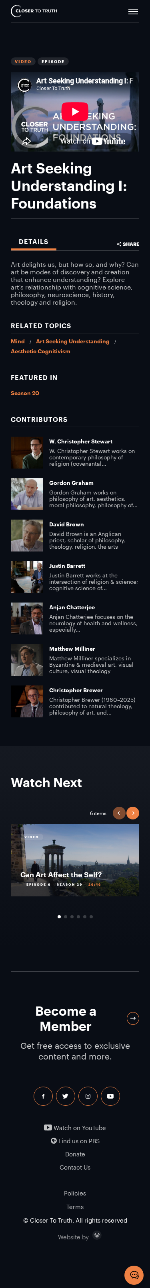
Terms (75, 1206)
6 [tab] (91, 916)
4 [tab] (78, 916)
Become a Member (65, 1018)
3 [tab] (72, 916)
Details (33, 241)
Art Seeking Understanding (73, 341)
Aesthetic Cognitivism (40, 351)
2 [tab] (65, 916)
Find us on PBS (78, 1141)
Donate (75, 1154)
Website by (90, 1235)
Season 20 (25, 393)
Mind (18, 341)
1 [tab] (59, 916)
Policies (75, 1193)
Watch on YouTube (79, 1128)
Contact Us (75, 1167)
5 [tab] (84, 916)
